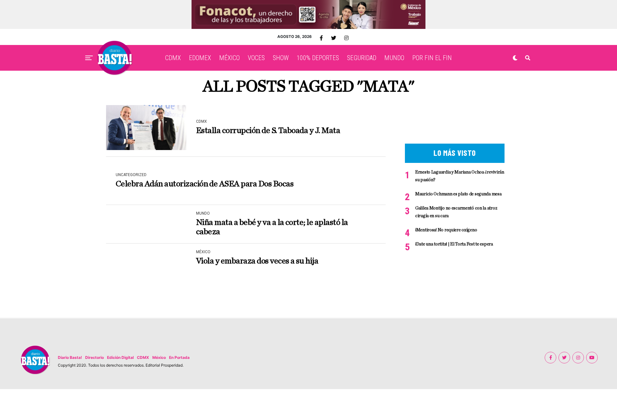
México (159, 357)
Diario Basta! (70, 357)
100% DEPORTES (318, 58)
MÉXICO (229, 58)
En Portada (179, 357)
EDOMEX (200, 58)
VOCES (256, 58)
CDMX (173, 58)
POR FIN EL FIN (432, 58)
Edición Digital (120, 357)
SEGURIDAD (361, 58)
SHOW (281, 58)
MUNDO (394, 58)
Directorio (94, 357)
